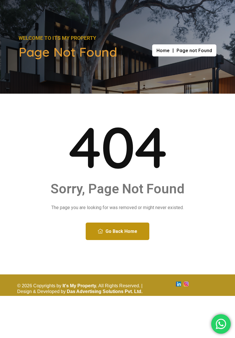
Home (163, 50)
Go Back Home (120, 231)
